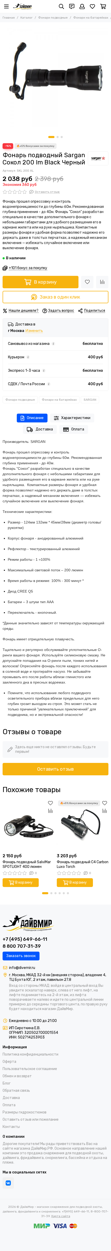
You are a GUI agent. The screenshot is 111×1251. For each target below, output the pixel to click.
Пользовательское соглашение (30, 1069)
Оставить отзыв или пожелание (31, 1119)
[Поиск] (61, 6)
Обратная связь (16, 1090)
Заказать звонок (21, 956)
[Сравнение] (102, 282)
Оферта (9, 1061)
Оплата (77, 429)
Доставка (44, 429)
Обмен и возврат (17, 1076)
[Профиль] (82, 6)
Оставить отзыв (55, 769)
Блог (7, 1083)
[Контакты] (72, 6)
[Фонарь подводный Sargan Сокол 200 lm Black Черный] (55, 78)
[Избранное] (87, 282)
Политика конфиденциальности (30, 1054)
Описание (35, 418)
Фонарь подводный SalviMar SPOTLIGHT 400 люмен (27, 864)
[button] (51, 137)
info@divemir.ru (22, 968)
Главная (9, 17)
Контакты (11, 1127)
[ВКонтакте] (8, 1183)
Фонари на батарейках (90, 17)
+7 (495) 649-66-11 (25, 939)
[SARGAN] (98, 158)
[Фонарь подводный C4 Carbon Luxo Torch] (82, 825)
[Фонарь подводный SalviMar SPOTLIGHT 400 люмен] (28, 825)
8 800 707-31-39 (22, 946)
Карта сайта (60, 1216)
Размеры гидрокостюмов (24, 1112)
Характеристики (75, 418)
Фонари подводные (53, 17)
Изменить (34, 331)
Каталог (26, 17)
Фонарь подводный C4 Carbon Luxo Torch (82, 864)
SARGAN (90, 399)
